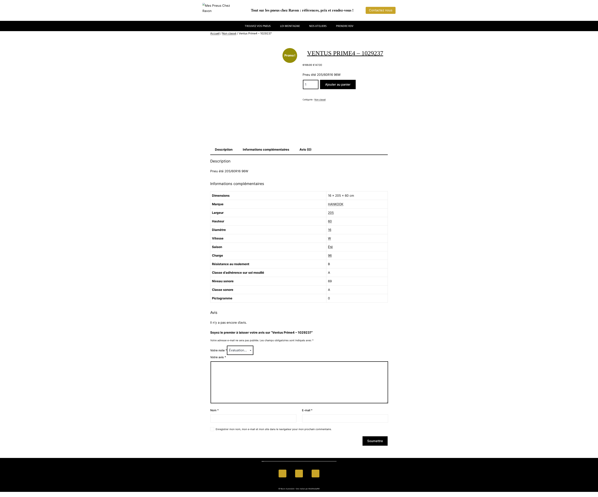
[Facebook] (282, 473)
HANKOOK (335, 204)
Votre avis (218, 357)
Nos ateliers (318, 26)
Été (330, 247)
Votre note (218, 350)
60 (330, 221)
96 (330, 255)
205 (331, 213)
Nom (214, 410)
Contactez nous (380, 10)
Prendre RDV (344, 26)
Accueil (215, 33)
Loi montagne (290, 26)
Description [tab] (224, 149)
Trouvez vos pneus (258, 26)
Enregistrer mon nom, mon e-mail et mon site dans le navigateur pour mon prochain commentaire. (274, 429)
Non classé (229, 33)
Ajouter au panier (338, 84)
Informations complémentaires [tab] (266, 149)
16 (329, 230)
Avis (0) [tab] (305, 149)
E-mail (307, 410)
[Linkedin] (299, 473)
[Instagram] (315, 473)
